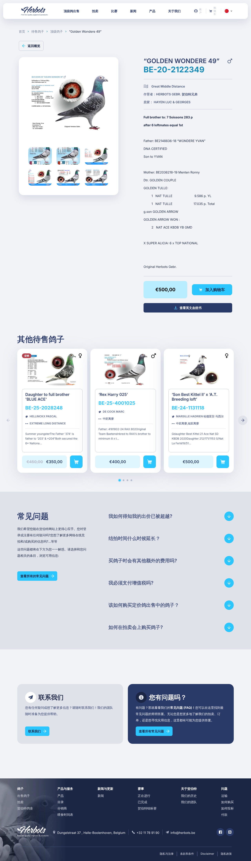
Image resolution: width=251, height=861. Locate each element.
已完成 (142, 802)
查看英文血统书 (191, 308)
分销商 (62, 808)
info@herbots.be (182, 833)
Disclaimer (207, 853)
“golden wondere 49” (85, 31)
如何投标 (227, 808)
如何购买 (227, 802)
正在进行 (144, 796)
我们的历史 (189, 796)
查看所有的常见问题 (34, 576)
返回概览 (34, 46)
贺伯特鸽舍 (25, 808)
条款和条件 (187, 853)
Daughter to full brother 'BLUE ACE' (52, 411)
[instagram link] (230, 832)
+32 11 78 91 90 (147, 833)
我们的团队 (189, 802)
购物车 (213, 11)
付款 (224, 815)
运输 (224, 796)
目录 (60, 802)
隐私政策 (226, 853)
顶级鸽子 (56, 31)
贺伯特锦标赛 (147, 808)
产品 (60, 796)
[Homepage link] (34, 11)
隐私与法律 (167, 853)
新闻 (101, 796)
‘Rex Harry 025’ (125, 411)
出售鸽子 (23, 796)
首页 (22, 31)
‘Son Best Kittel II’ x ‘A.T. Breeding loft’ (199, 411)
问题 (224, 789)
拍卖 (20, 802)
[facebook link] (220, 832)
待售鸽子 (37, 31)
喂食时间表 (65, 815)
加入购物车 (215, 289)
